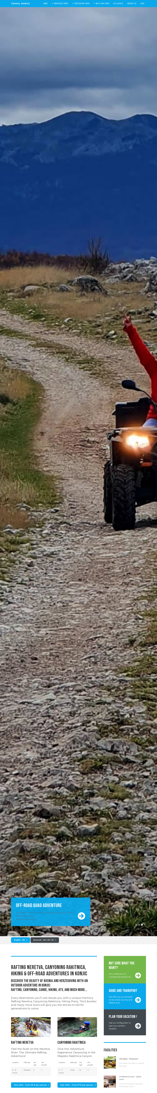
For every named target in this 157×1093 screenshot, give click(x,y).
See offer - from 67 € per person (76, 1085)
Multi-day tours (102, 3)
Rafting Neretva (21, 1001)
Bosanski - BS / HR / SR (43, 940)
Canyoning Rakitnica (46, 1001)
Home (45, 3)
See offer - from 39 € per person (30, 1085)
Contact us (131, 3)
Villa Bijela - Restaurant (128, 1059)
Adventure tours (61, 3)
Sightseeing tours (81, 3)
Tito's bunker (88, 1001)
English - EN (19, 940)
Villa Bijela (118, 3)
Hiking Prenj (70, 1001)
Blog (142, 3)
